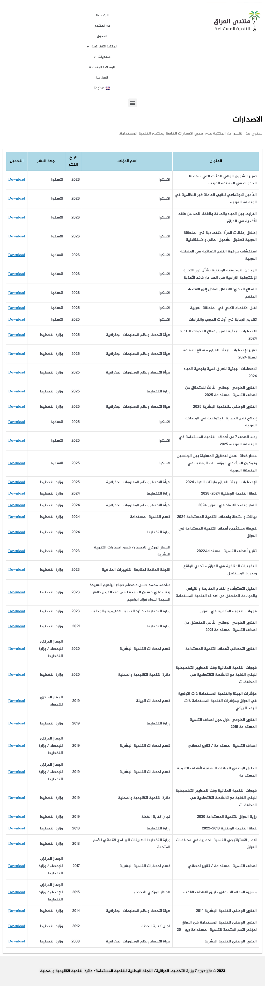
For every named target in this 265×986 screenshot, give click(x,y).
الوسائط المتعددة (102, 67)
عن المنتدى (102, 26)
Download (16, 180)
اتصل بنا (102, 78)
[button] (132, 102)
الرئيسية (102, 15)
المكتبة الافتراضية (104, 47)
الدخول (102, 36)
